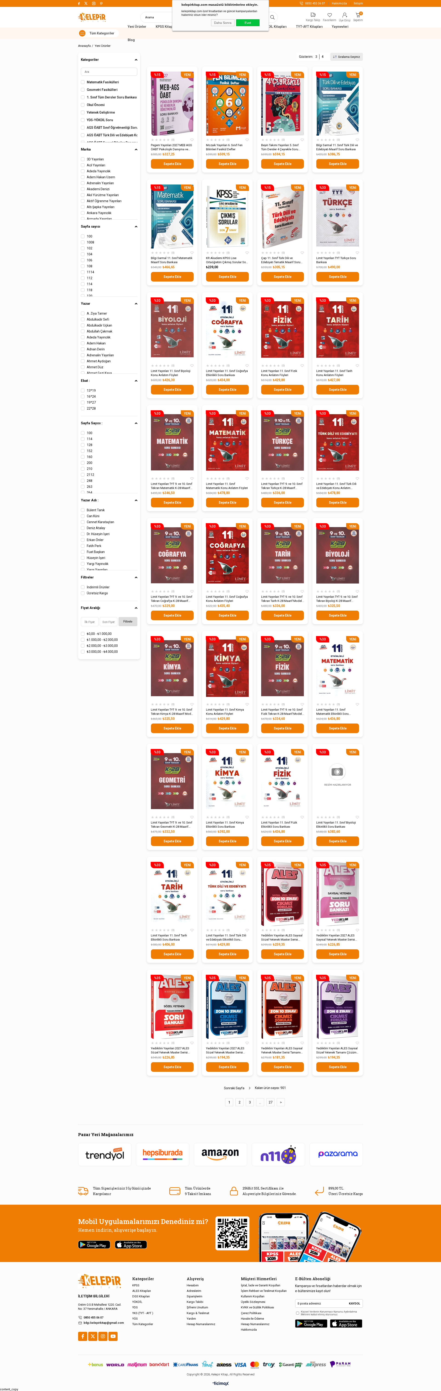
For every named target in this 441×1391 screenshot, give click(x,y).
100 (89, 236)
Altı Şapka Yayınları (100, 207)
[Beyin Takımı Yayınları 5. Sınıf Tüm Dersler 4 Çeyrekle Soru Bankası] (282, 104)
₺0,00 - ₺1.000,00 (99, 634)
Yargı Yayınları (97, 570)
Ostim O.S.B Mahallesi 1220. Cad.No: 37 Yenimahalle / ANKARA (99, 1306)
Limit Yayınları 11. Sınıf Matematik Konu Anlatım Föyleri (227, 486)
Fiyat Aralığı (90, 608)
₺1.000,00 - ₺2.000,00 (102, 640)
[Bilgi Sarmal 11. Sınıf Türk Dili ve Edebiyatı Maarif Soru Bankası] (337, 104)
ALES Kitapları (141, 1291)
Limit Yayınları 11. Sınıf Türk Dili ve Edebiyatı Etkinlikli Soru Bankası (226, 938)
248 (89, 481)
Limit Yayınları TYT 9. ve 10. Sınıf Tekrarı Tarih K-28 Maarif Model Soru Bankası (281, 599)
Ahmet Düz (95, 367)
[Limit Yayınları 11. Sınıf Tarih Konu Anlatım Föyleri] (337, 329)
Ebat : (85, 381)
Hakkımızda (339, 3)
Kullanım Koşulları (252, 1296)
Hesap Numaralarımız (201, 1324)
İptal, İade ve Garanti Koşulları (260, 1285)
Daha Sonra (223, 23)
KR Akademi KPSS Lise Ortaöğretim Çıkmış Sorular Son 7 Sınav (227, 260)
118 (89, 290)
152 (89, 451)
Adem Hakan (96, 343)
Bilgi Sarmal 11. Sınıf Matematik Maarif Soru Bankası (171, 260)
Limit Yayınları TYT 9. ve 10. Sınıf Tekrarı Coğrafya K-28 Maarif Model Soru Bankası (171, 599)
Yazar (85, 304)
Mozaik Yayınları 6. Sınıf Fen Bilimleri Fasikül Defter (224, 147)
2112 (90, 475)
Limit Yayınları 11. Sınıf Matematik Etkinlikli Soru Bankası (332, 712)
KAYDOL (354, 1303)
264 (89, 492)
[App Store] (346, 1323)
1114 (90, 272)
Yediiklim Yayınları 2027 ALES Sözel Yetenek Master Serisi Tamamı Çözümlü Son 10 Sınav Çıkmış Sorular (226, 1051)
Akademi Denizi (98, 189)
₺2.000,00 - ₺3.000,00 (102, 646)
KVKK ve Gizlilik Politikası (257, 1307)
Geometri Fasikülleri (102, 90)
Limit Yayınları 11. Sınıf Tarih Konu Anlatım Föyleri (334, 373)
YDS (135, 1307)
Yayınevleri (340, 26)
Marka (86, 149)
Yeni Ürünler (137, 26)
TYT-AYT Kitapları (309, 26)
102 (89, 248)
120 (89, 296)
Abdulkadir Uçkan (99, 325)
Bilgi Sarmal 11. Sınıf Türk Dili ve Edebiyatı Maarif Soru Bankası (337, 147)
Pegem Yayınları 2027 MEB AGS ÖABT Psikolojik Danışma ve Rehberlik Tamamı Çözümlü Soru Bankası (171, 147)
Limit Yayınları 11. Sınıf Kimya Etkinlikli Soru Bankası (225, 824)
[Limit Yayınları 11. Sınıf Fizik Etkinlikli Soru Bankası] (282, 781)
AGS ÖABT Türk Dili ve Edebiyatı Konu (112, 135)
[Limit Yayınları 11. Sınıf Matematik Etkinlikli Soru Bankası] (337, 668)
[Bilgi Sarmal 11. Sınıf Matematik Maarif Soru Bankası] (172, 216)
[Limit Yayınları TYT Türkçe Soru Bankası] (337, 216)
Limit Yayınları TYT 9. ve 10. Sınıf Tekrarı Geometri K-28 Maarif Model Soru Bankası (171, 825)
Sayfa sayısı (90, 226)
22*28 (91, 408)
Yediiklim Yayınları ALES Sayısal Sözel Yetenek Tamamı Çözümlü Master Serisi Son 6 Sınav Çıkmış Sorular (337, 1051)
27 (270, 1102)
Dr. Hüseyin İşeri (98, 534)
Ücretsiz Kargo (97, 593)
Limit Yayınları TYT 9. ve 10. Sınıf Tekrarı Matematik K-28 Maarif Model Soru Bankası (171, 486)
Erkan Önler (95, 540)
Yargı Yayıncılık (97, 564)
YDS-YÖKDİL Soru (100, 120)
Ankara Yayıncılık (99, 213)
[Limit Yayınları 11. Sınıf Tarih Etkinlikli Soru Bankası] (172, 894)
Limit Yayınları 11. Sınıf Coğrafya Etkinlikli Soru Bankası (227, 373)
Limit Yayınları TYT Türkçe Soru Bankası (336, 260)
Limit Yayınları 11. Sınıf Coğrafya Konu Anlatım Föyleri (227, 599)
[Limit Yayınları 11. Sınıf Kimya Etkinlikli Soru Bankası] (227, 781)
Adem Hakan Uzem (101, 177)
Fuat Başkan (96, 552)
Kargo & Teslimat (198, 1313)
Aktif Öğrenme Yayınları (104, 201)
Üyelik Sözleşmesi (253, 1302)
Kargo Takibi (195, 1302)
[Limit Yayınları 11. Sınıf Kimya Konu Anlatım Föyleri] (227, 668)
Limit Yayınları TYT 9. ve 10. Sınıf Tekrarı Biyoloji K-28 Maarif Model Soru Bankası (337, 599)
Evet (248, 23)
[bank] (220, 1364)
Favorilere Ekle (192, 140)
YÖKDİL (137, 1302)
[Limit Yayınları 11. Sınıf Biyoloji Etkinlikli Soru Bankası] (337, 781)
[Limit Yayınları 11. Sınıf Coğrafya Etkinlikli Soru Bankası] (227, 329)
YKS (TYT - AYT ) (142, 1313)
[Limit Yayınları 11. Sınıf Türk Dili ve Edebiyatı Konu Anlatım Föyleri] (337, 442)
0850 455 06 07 (93, 1317)
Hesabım (193, 1285)
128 (89, 445)
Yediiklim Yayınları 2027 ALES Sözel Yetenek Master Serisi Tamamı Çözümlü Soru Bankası (171, 1051)
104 (89, 254)
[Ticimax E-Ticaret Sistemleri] (220, 1384)
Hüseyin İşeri (96, 558)
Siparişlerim (194, 1296)
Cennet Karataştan (100, 522)
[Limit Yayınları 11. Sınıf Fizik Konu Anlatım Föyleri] (282, 329)
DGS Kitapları (141, 1296)
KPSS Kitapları (167, 26)
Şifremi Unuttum (197, 1307)
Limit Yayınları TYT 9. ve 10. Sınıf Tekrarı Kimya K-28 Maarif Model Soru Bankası (172, 712)
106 (89, 260)
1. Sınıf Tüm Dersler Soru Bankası (112, 97)
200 (89, 463)
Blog (131, 40)
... (260, 1102)
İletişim (358, 3)
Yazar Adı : (90, 500)
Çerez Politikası (251, 1313)
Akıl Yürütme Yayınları (103, 195)
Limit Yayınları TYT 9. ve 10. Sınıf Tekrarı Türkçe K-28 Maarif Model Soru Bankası (281, 486)
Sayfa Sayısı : (91, 423)
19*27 (91, 402)
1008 (90, 242)
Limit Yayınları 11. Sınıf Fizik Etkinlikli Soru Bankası (279, 824)
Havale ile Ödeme (252, 1318)
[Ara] (272, 17)
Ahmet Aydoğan (99, 361)
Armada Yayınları (99, 219)
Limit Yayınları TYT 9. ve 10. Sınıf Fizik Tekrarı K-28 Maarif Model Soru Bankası (281, 712)
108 (89, 266)
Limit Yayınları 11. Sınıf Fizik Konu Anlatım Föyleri (279, 373)
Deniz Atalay (96, 528)
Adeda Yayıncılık (98, 171)
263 (89, 487)
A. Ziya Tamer (97, 313)
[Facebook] (82, 1336)
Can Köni (93, 516)
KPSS (135, 1285)
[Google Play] (311, 1323)
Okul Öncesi (96, 105)
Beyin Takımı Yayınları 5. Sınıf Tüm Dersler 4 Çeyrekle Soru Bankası (280, 147)
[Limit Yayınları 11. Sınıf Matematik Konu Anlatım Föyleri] (227, 442)
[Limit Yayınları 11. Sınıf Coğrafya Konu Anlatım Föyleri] (227, 555)
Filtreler (87, 577)
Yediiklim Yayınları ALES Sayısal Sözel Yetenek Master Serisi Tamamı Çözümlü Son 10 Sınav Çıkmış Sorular (281, 938)
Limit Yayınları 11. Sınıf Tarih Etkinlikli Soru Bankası (169, 937)
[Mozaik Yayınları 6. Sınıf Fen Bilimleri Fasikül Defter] (227, 104)
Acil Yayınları (96, 165)
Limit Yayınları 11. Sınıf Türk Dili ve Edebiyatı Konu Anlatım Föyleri (336, 486)
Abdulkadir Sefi (98, 319)
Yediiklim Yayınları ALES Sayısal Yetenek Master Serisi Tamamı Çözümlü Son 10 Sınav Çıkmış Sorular (281, 1051)
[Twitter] (92, 1336)
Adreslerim (194, 1291)
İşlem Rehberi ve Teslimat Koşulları (264, 1291)
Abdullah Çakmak (99, 331)
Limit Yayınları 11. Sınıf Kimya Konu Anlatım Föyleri (225, 711)
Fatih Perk (94, 546)
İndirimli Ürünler (98, 587)
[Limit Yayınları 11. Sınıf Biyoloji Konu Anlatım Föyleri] (172, 329)
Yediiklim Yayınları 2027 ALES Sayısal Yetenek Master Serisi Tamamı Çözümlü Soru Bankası (336, 938)
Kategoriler (90, 60)
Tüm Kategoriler (142, 1324)
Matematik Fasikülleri (103, 82)
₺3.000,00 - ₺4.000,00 (102, 652)
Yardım (191, 1318)
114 (89, 284)
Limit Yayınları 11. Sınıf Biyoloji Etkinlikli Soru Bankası (336, 824)
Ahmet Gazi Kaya (99, 373)
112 (89, 278)
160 (89, 457)
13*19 (91, 390)
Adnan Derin (96, 349)
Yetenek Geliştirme (101, 112)
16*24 (91, 396)
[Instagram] (102, 1336)
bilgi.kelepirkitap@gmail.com (104, 1322)
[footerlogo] (99, 1281)
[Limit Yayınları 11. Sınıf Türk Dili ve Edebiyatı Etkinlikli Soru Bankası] (227, 894)
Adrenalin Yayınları (100, 183)
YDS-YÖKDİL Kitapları (271, 26)
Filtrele (127, 621)
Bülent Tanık (96, 510)
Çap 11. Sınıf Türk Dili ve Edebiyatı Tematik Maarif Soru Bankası (280, 260)
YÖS (135, 1318)
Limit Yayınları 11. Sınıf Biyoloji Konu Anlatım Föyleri (170, 373)
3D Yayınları (95, 159)
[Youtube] (113, 1336)
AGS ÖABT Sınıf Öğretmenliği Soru (112, 127)
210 (89, 469)
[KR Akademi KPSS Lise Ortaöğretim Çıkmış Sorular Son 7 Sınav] (227, 216)
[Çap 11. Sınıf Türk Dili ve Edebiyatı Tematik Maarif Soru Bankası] (282, 216)
